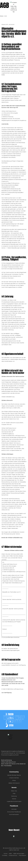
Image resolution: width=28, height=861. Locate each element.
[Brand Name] (9, 714)
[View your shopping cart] (26, 7)
